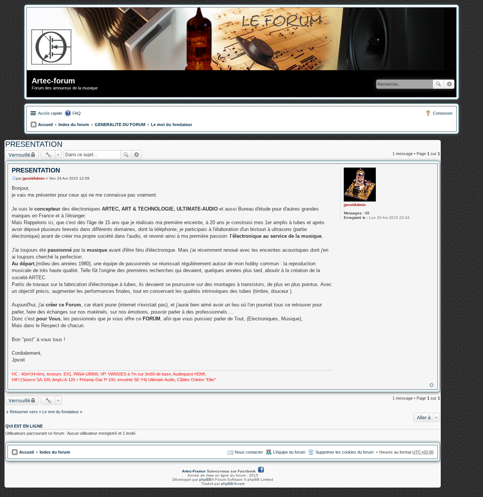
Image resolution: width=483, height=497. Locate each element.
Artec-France (194, 471)
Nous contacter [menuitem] (249, 452)
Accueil (45, 124)
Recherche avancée (449, 84)
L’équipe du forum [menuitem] (289, 452)
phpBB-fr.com (233, 484)
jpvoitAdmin (355, 205)
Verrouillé (19, 154)
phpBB (205, 479)
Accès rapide (50, 113)
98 (367, 213)
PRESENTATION (33, 144)
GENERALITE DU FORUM (120, 124)
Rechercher (438, 84)
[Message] (14, 178)
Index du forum (73, 124)
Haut (431, 385)
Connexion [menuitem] (442, 113)
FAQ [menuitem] (76, 113)
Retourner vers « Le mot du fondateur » (46, 411)
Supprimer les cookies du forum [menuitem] (344, 452)
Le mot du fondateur (171, 124)
